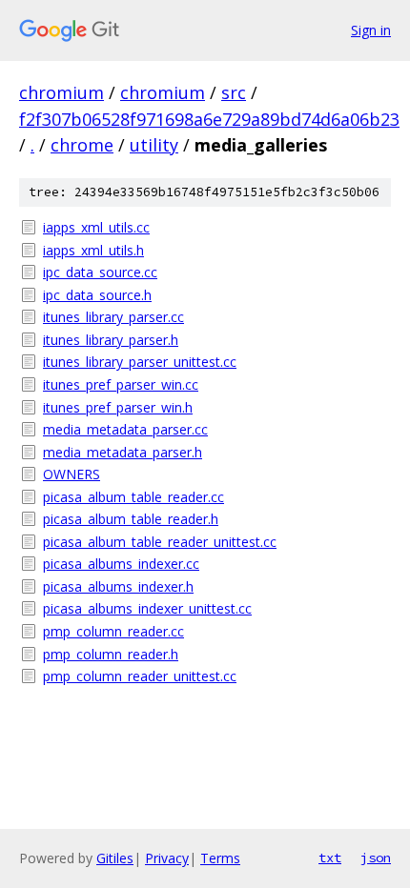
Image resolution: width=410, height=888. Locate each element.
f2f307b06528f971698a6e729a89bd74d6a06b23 (209, 119)
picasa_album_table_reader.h (130, 519)
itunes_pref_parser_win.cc (120, 384)
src (233, 92)
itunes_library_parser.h (110, 340)
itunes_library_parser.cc (113, 317)
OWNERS (71, 474)
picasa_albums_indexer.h (118, 586)
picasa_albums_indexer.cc (121, 564)
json (375, 857)
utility (154, 144)
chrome (82, 144)
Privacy (167, 858)
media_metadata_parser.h (122, 452)
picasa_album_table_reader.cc (133, 497)
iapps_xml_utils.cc (96, 227)
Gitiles (114, 858)
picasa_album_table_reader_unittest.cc (160, 542)
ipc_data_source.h (97, 295)
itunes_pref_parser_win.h (118, 407)
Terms (220, 858)
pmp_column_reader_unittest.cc (139, 676)
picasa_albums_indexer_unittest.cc (147, 608)
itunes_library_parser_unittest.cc (139, 362)
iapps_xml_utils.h (93, 250)
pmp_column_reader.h (110, 654)
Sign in (371, 30)
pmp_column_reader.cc (113, 631)
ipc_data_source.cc (100, 272)
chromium (61, 92)
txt (329, 857)
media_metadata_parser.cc (125, 429)
